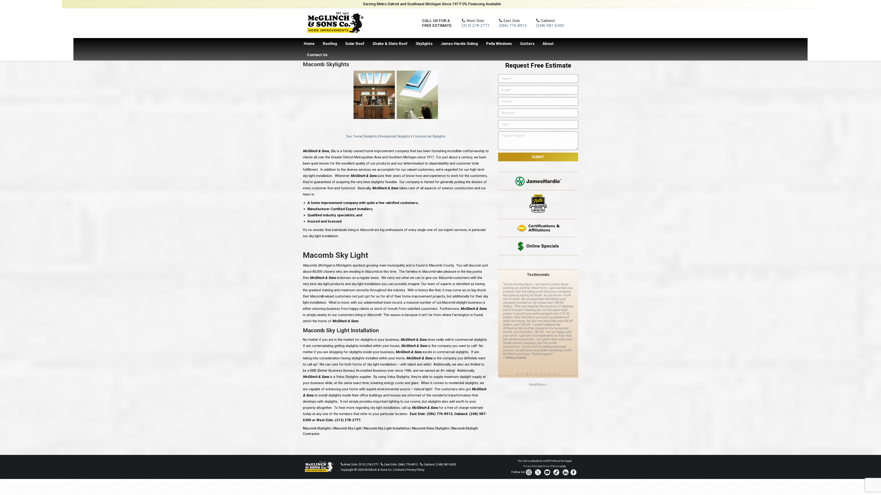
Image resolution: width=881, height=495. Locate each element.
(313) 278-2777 (476, 25)
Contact (399, 469)
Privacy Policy (415, 469)
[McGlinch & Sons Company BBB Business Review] (538, 262)
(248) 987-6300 (550, 25)
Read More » (538, 384)
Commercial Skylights (429, 136)
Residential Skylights (395, 136)
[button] (517, 374)
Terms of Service (551, 466)
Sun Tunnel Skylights (361, 136)
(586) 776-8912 (513, 25)
